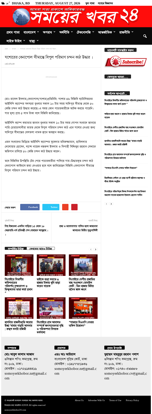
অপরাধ (47, 31)
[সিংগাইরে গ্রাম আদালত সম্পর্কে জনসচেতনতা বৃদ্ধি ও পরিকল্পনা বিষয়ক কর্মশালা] (51, 308)
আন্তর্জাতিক (105, 31)
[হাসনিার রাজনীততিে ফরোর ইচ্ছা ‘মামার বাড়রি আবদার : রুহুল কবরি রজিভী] (19, 308)
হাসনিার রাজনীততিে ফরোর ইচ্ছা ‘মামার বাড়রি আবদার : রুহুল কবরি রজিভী (19, 325)
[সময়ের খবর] (76, 16)
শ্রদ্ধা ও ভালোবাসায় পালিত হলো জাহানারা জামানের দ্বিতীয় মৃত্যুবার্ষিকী (78, 228)
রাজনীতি (124, 31)
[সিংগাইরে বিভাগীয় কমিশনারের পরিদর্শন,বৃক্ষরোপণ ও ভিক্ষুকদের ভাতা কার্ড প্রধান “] (19, 265)
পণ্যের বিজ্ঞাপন (105, 3)
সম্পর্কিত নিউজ (16, 248)
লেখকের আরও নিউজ (40, 248)
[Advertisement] (51, 86)
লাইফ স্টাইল (14, 40)
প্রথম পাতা (13, 31)
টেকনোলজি (84, 31)
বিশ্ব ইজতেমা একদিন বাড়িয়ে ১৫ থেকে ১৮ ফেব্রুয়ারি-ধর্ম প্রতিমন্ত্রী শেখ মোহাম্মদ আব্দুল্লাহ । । (26, 230)
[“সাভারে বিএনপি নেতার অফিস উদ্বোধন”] (83, 308)
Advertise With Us (96, 400)
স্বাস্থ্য (32, 40)
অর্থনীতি (64, 31)
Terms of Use (115, 400)
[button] (145, 36)
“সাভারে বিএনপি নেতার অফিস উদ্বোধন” (120, 167)
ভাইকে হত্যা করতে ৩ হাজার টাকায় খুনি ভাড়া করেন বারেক (48, 282)
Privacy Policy (132, 400)
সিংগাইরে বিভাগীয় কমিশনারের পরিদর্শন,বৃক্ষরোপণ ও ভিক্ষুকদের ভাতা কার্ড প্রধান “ (18, 285)
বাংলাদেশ (29, 31)
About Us (79, 400)
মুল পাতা (90, 3)
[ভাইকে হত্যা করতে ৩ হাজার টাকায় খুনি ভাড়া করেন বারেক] (51, 265)
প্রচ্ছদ (6, 48)
